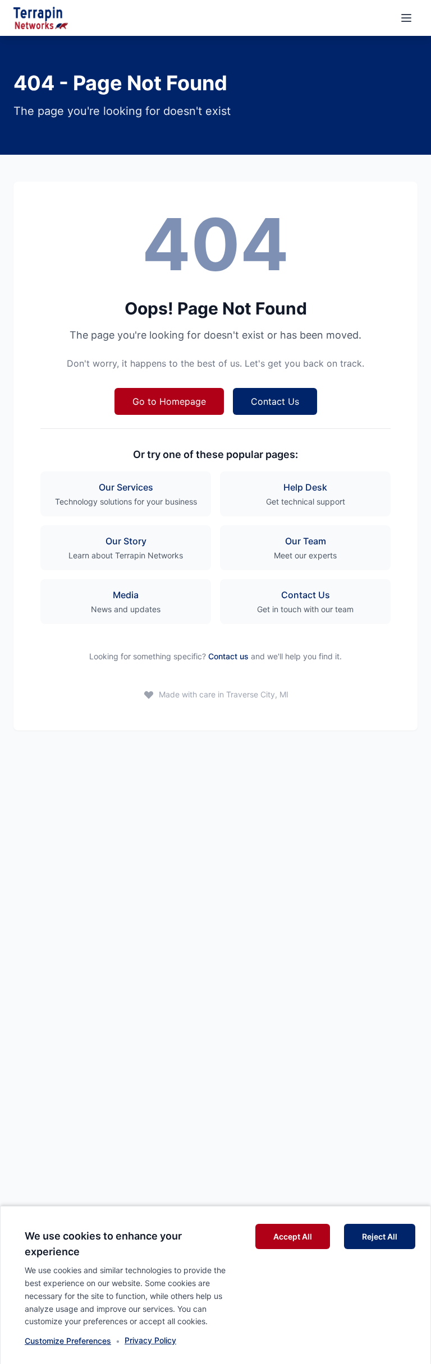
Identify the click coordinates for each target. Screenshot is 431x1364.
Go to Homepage (169, 401)
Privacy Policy (150, 1340)
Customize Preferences (68, 1340)
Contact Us (275, 401)
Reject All (379, 1236)
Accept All (292, 1236)
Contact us (228, 656)
